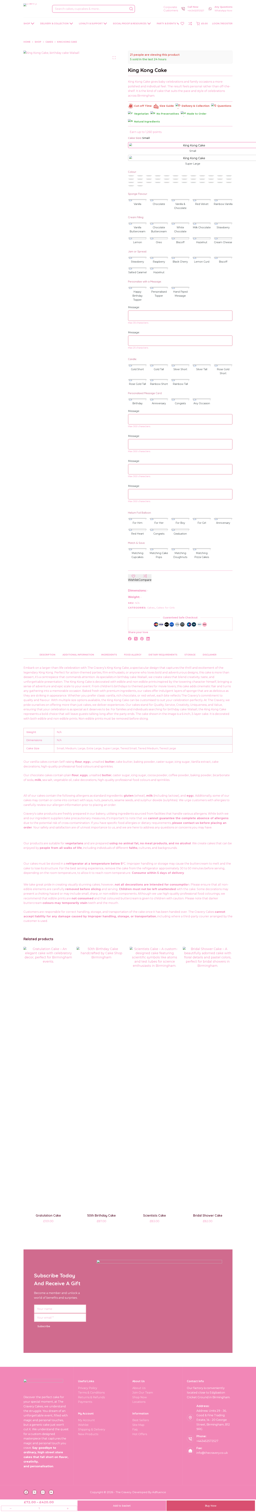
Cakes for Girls (165, 607)
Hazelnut (201, 242)
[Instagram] (42, 1492)
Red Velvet (201, 204)
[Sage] (175, 182)
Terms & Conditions (91, 1392)
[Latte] (158, 179)
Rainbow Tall (180, 384)
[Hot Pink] (149, 179)
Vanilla (137, 204)
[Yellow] (211, 182)
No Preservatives (168, 113)
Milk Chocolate (202, 227)
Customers (171, 10)
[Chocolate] (193, 176)
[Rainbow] (140, 186)
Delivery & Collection (54, 23)
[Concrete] (211, 176)
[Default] (131, 176)
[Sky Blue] (184, 182)
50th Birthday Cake (101, 1215)
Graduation (180, 533)
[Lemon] (175, 179)
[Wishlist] (182, 23)
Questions (224, 105)
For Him (137, 522)
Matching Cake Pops (159, 555)
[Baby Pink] (149, 176)
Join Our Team (142, 1392)
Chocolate (159, 204)
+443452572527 (196, 10)
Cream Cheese (223, 242)
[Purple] (131, 182)
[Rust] (167, 182)
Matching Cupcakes (137, 555)
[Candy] (131, 179)
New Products (88, 1434)
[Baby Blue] (140, 176)
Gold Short (137, 369)
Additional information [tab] (78, 654)
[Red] (140, 182)
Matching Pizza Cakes (201, 555)
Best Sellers (140, 1420)
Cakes (151, 607)
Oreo (159, 242)
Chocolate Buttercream (159, 229)
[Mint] (131, 186)
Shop (27, 23)
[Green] (220, 182)
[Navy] (202, 179)
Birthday (137, 403)
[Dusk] (220, 176)
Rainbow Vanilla (223, 204)
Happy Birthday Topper (137, 295)
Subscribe (43, 1326)
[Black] (158, 176)
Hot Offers (139, 1434)
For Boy (180, 522)
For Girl (201, 522)
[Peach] (229, 179)
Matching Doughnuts (180, 555)
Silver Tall (201, 369)
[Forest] (140, 179)
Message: (134, 307)
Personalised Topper (159, 293)
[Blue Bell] (167, 176)
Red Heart (137, 533)
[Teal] (193, 182)
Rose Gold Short (223, 371)
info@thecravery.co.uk (212, 1453)
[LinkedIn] (148, 638)
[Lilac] (184, 179)
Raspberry (159, 261)
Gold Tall (159, 369)
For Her (159, 522)
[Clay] (202, 176)
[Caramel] (184, 176)
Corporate (170, 7)
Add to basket (122, 1505)
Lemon (137, 242)
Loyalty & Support (91, 23)
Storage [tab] (190, 654)
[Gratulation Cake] (48, 1078)
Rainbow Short (159, 384)
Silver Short (180, 369)
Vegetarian (141, 113)
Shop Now (139, 1397)
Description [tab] (47, 654)
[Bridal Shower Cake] (207, 1078)
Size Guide (167, 105)
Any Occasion (201, 403)
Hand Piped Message (180, 293)
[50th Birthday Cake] (101, 1078)
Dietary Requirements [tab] (163, 654)
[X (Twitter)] (136, 638)
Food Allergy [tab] (132, 654)
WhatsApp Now (223, 10)
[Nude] (211, 179)
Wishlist (83, 1425)
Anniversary (159, 403)
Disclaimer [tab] (209, 654)
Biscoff (180, 242)
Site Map (138, 1425)
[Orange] (220, 179)
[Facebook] (129, 638)
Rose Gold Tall (137, 384)
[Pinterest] (142, 638)
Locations (138, 1402)
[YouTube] (51, 1492)
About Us (138, 1388)
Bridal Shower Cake (207, 1215)
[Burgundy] (175, 176)
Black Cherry (180, 261)
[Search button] (131, 8)
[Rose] (149, 182)
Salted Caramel (137, 272)
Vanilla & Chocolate (180, 206)
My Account (86, 1420)
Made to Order (196, 113)
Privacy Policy (87, 1388)
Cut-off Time (143, 105)
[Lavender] (167, 179)
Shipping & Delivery (91, 1429)
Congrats (180, 403)
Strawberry (223, 227)
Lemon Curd (201, 261)
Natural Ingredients (147, 121)
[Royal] (158, 182)
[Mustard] (193, 179)
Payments (85, 1402)
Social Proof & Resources (129, 23)
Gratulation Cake (48, 1215)
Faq (135, 1429)
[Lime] (229, 182)
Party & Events (166, 23)
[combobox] (89, 9)
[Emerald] (229, 176)
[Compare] (190, 23)
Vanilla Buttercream (137, 229)
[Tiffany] (202, 182)
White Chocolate (180, 229)
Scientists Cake (154, 1215)
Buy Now (210, 1505)
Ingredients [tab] (109, 654)
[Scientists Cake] (154, 1078)
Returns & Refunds (91, 1397)
